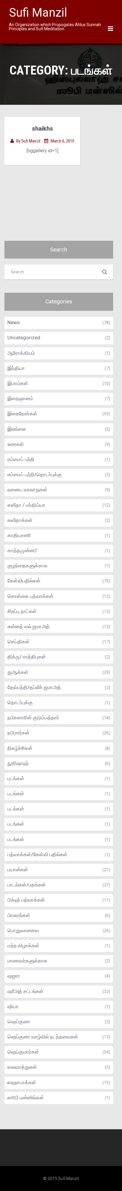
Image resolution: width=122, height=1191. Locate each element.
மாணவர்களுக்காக (27, 961)
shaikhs (42, 128)
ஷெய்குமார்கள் (23, 1052)
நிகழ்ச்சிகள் (20, 748)
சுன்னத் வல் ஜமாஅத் (28, 626)
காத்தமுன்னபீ (22, 550)
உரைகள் (15, 444)
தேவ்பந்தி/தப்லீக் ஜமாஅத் (34, 687)
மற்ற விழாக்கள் (23, 945)
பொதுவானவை (23, 930)
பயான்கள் (17, 869)
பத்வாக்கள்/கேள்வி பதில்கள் (37, 854)
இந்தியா (16, 368)
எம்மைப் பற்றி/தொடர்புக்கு (34, 474)
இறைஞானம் (20, 398)
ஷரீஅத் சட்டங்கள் (25, 991)
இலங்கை (16, 429)
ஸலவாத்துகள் (22, 1067)
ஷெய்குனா (18, 1021)
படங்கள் (15, 778)
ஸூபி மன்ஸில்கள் (25, 1097)
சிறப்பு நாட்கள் (22, 611)
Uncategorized (23, 337)
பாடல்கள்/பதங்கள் (26, 885)
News (13, 322)
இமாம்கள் (17, 383)
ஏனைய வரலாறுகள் (27, 489)
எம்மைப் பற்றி (20, 459)
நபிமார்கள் (18, 733)
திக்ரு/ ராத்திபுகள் (26, 657)
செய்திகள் (18, 641)
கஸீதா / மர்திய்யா (26, 505)
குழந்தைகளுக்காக (27, 565)
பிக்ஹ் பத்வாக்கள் (26, 900)
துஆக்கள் (17, 672)
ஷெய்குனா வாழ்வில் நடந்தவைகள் (42, 1037)
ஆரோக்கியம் (21, 353)
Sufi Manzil (31, 141)
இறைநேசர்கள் (22, 413)
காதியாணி (19, 535)
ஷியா (13, 1006)
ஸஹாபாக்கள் (21, 1082)
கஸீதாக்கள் (20, 520)
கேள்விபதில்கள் (24, 581)
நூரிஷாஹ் (18, 763)
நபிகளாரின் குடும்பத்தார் (33, 717)
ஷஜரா (13, 976)
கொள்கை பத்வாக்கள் (30, 596)
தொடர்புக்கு (20, 702)
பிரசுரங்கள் (18, 915)
